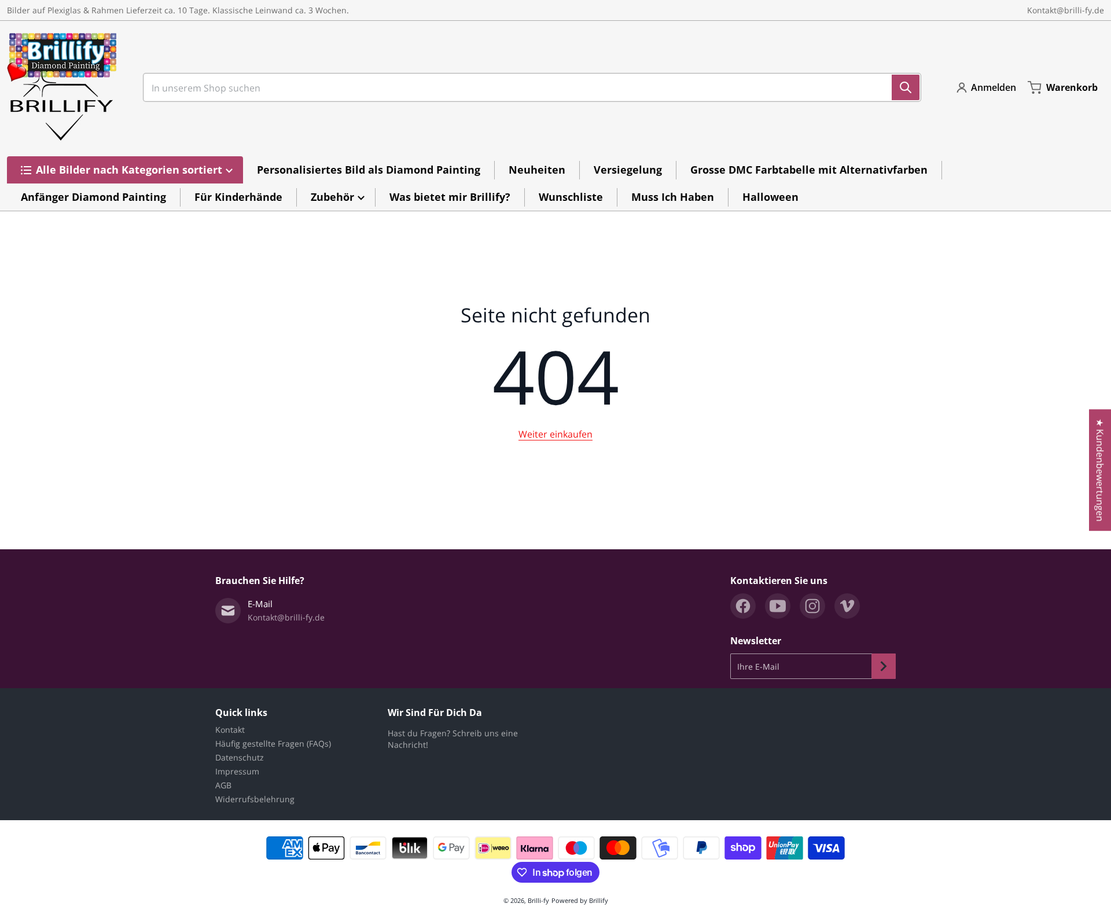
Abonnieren (883, 666)
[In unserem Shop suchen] (905, 87)
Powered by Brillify (579, 900)
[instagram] (812, 606)
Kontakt (230, 729)
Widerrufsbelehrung (255, 799)
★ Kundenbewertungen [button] (1100, 470)
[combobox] (527, 87)
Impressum (237, 771)
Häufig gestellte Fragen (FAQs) (273, 743)
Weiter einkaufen (555, 434)
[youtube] (777, 606)
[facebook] (743, 606)
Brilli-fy (538, 900)
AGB (223, 785)
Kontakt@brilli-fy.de (1065, 10)
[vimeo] (847, 606)
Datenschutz (239, 757)
